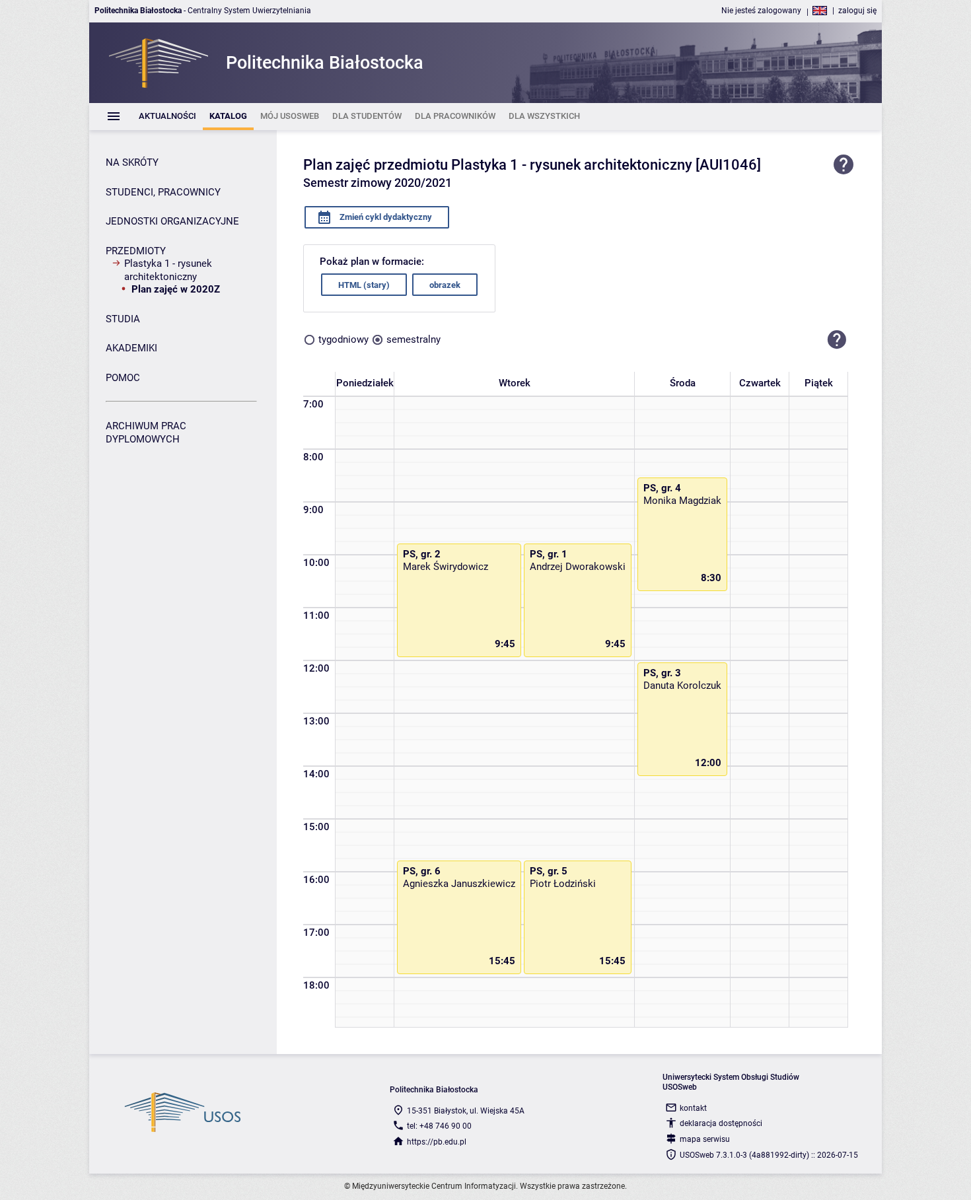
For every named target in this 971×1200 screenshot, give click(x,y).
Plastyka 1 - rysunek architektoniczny (168, 270)
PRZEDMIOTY (136, 251)
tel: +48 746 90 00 (439, 1126)
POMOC (123, 378)
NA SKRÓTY (132, 162)
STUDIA (123, 319)
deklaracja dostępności (721, 1123)
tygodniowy (343, 339)
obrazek (444, 285)
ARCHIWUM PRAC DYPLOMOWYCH (146, 432)
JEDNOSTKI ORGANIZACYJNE (172, 221)
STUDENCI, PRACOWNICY (163, 192)
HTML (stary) (364, 285)
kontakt (693, 1108)
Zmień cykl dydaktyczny (385, 217)
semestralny (413, 339)
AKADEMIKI (131, 348)
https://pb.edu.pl (436, 1142)
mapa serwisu (705, 1139)
